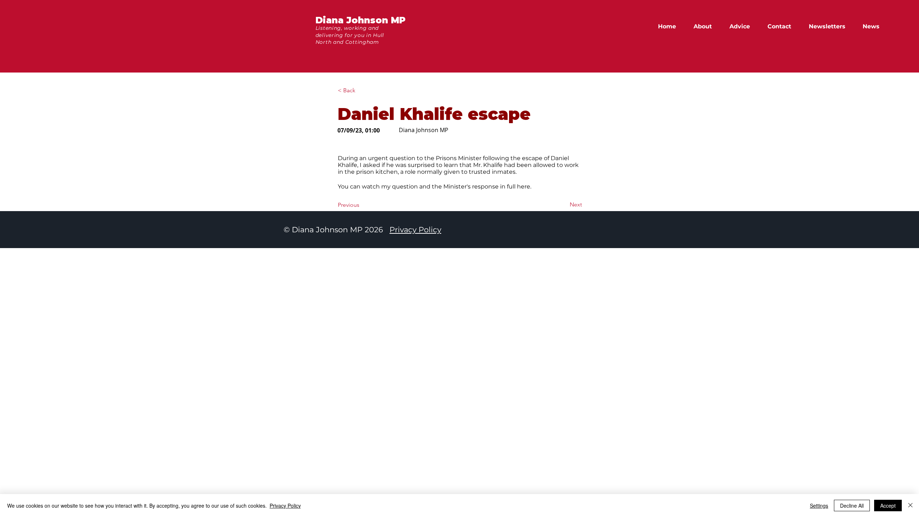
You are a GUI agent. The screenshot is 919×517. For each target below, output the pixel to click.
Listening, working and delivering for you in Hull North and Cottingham (350, 35)
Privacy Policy (415, 229)
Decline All (852, 505)
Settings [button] (819, 505)
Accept (888, 505)
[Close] (910, 505)
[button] (874, 27)
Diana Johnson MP (361, 20)
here (523, 186)
